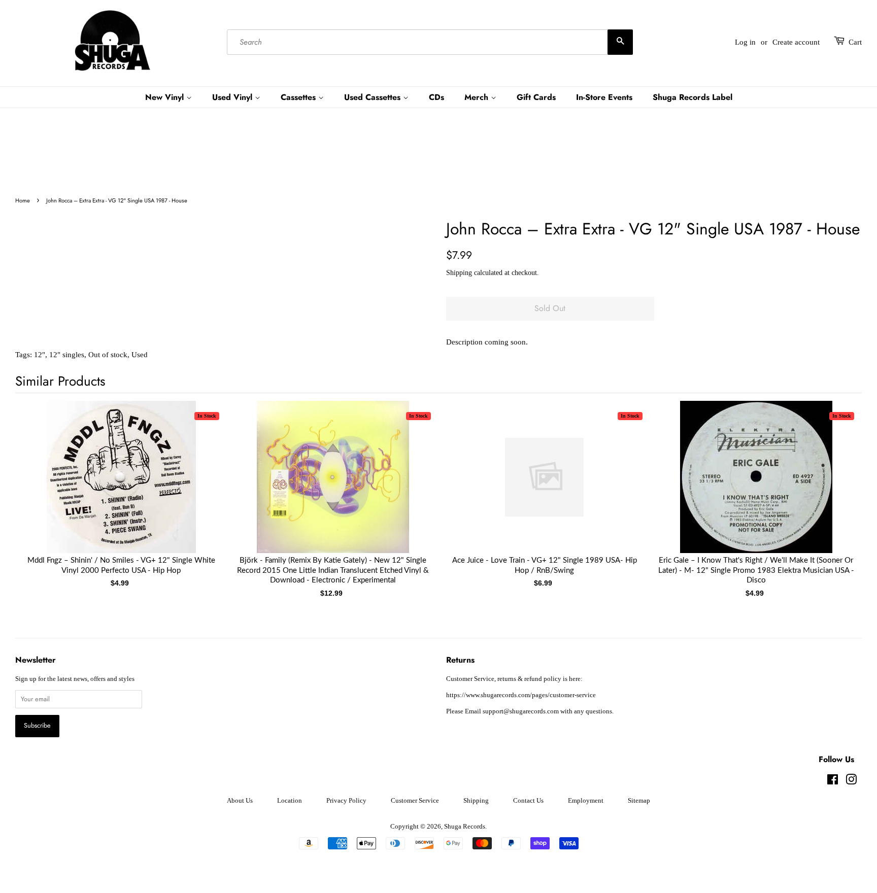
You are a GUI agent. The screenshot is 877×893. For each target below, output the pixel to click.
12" (39, 355)
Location (289, 800)
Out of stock (107, 355)
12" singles (66, 355)
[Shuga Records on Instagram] (851, 781)
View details (121, 487)
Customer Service (415, 800)
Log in (745, 42)
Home (22, 200)
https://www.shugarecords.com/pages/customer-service (521, 695)
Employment (585, 800)
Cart (855, 42)
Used (139, 355)
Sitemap (639, 800)
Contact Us (528, 800)
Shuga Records (464, 826)
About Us (240, 800)
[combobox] (430, 42)
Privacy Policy (346, 800)
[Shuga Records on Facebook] (832, 781)
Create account (796, 42)
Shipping (459, 273)
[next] (837, 483)
